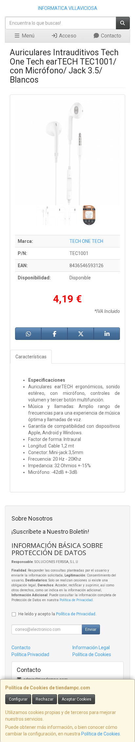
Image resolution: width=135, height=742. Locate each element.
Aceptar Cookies (76, 699)
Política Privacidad (30, 654)
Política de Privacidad (76, 600)
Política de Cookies (100, 733)
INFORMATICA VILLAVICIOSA (67, 8)
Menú (27, 36)
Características (31, 356)
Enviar (90, 629)
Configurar (18, 699)
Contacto (110, 36)
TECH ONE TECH (86, 241)
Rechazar (44, 699)
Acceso (67, 36)
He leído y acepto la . (57, 613)
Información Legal (91, 647)
